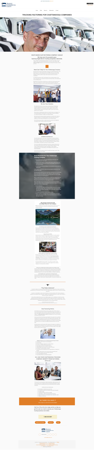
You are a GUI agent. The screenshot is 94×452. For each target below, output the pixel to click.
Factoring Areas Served (43, 443)
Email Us (51, 422)
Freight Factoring (42, 443)
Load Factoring (43, 445)
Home (37, 10)
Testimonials (51, 10)
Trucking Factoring (51, 443)
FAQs (41, 10)
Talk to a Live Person (40, 422)
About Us (45, 10)
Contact (57, 10)
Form (58, 422)
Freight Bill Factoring (50, 445)
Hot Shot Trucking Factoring (53, 444)
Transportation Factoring (51, 443)
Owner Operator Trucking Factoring (41, 444)
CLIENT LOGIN (90, 3)
